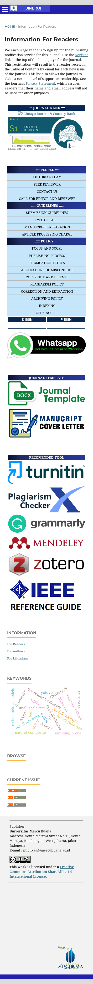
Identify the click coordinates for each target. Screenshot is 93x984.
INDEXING (47, 305)
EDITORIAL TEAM (47, 177)
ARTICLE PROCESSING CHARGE (47, 234)
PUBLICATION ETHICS (47, 263)
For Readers (16, 644)
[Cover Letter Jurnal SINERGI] (46, 437)
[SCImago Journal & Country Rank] (46, 113)
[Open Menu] (5, 9)
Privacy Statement (40, 83)
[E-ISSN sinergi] (27, 325)
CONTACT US (47, 191)
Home (10, 26)
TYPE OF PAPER (47, 220)
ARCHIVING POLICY (47, 298)
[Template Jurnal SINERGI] (46, 404)
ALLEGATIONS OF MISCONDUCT (47, 270)
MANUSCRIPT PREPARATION (47, 227)
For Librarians (17, 658)
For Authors (16, 651)
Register (81, 55)
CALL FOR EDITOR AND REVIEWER (47, 198)
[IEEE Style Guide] (46, 613)
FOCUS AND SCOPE (47, 248)
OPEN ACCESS (47, 312)
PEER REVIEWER (47, 184)
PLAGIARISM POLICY (47, 284)
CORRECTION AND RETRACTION (47, 291)
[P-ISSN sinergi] (66, 325)
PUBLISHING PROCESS (47, 255)
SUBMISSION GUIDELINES (47, 212)
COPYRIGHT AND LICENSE (47, 277)
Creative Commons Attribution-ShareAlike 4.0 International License (42, 872)
